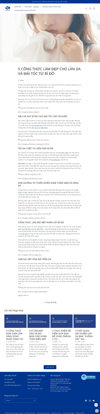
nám (25, 192)
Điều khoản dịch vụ (56, 413)
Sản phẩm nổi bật (9, 382)
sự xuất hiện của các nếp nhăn (33, 229)
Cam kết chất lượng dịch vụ (12, 385)
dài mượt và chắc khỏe (40, 128)
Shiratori (10, 413)
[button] (18, 7)
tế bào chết (64, 153)
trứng (54, 229)
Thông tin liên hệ (80, 413)
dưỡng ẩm (56, 160)
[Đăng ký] (34, 400)
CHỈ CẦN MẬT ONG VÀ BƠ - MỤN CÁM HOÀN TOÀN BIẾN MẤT (38, 334)
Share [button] (22, 80)
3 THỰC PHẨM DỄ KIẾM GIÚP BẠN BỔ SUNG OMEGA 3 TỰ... (61, 334)
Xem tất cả (50, 367)
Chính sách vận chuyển (68, 413)
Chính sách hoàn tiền (30, 413)
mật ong (25, 234)
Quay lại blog (51, 302)
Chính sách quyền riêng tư (43, 413)
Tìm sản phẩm (8, 379)
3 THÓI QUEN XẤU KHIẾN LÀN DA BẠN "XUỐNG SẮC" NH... (84, 334)
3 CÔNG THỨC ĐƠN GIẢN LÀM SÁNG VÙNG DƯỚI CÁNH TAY (14, 334)
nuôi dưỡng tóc (36, 125)
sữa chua (55, 192)
